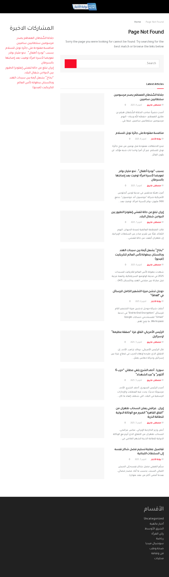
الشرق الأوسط (154, 528)
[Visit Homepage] (84, 6)
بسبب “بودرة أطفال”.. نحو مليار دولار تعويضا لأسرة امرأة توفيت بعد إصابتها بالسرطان (140, 176)
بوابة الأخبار (156, 139)
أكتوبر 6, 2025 (136, 265)
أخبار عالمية (157, 524)
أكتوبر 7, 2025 (136, 186)
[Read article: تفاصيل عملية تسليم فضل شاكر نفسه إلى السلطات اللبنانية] (82, 463)
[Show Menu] (160, 6)
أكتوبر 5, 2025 (136, 342)
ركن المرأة (157, 534)
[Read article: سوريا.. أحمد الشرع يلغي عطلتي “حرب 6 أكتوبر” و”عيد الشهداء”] (82, 384)
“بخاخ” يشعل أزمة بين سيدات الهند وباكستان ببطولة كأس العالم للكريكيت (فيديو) (139, 255)
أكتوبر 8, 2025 (136, 105)
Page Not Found (155, 22)
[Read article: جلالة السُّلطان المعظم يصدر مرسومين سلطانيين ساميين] (82, 109)
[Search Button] (9, 6)
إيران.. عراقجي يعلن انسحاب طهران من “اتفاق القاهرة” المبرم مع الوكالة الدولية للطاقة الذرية (140, 413)
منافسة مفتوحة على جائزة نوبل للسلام (140, 133)
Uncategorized (154, 519)
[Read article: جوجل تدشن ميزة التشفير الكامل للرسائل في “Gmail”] (82, 305)
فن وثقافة (157, 553)
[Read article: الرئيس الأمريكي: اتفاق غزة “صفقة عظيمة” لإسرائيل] (82, 346)
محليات (159, 558)
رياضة (160, 538)
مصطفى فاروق (154, 105)
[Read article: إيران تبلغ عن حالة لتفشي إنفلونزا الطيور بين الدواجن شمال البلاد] (82, 226)
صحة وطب (156, 548)
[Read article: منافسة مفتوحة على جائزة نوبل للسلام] (82, 147)
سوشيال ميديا (154, 543)
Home (137, 22)
